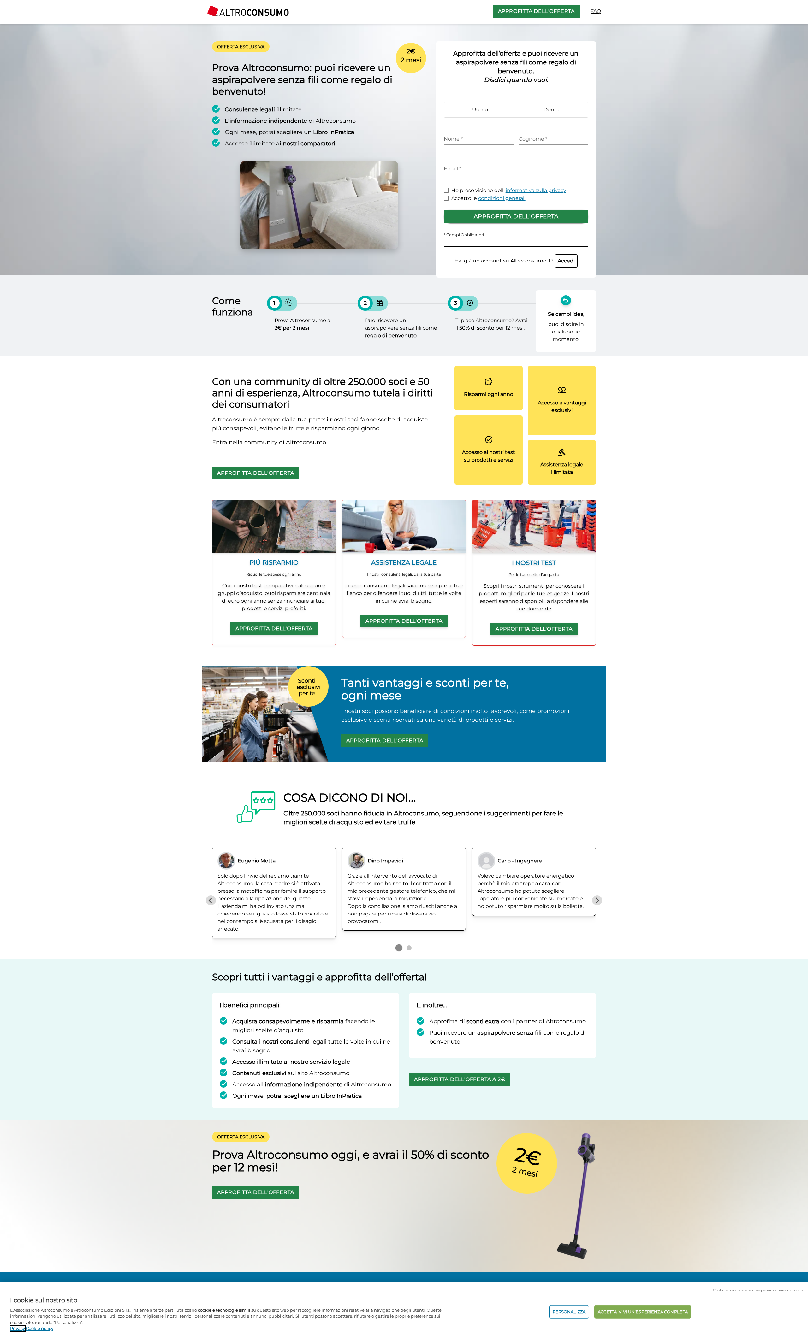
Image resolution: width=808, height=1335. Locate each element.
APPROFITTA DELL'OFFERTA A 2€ (459, 1079)
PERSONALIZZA (569, 1311)
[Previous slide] (211, 900)
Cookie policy (39, 1328)
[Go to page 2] (409, 947)
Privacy (17, 1328)
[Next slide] (597, 900)
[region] (404, 1308)
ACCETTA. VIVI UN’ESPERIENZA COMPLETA (643, 1311)
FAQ (596, 11)
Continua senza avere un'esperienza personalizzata (758, 1290)
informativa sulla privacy (536, 190)
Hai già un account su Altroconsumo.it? (514, 261)
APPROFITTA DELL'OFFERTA (536, 11)
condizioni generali (502, 198)
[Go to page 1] (398, 947)
